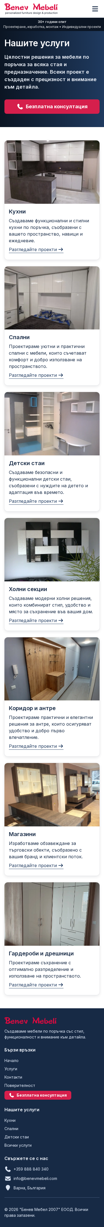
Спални (11, 1128)
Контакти (13, 1077)
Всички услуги (18, 1145)
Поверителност (19, 1085)
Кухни (10, 1120)
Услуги (10, 1068)
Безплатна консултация (57, 106)
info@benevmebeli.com (35, 1178)
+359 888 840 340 (31, 1169)
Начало (11, 1060)
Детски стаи (16, 1137)
